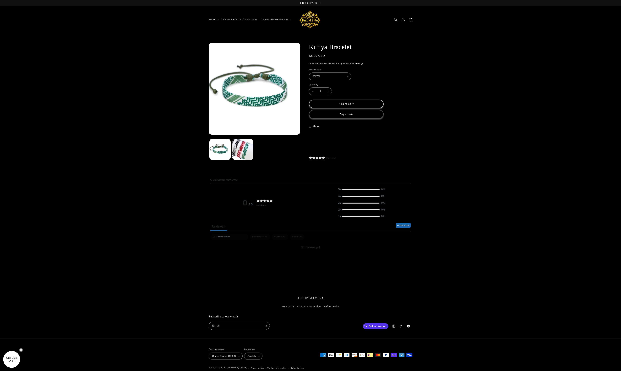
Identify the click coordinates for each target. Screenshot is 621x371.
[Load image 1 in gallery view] (220, 149)
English (252, 356)
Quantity (313, 85)
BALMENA (222, 368)
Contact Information (309, 306)
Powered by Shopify (237, 368)
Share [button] (316, 126)
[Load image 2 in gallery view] (242, 149)
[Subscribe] (266, 326)
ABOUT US (287, 306)
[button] (213, 19)
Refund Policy (332, 306)
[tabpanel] (310, 258)
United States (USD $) (224, 356)
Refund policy (297, 368)
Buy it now (346, 114)
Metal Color (315, 70)
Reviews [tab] (219, 226)
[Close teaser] (21, 350)
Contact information (277, 368)
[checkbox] (297, 237)
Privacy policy (257, 368)
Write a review (403, 225)
